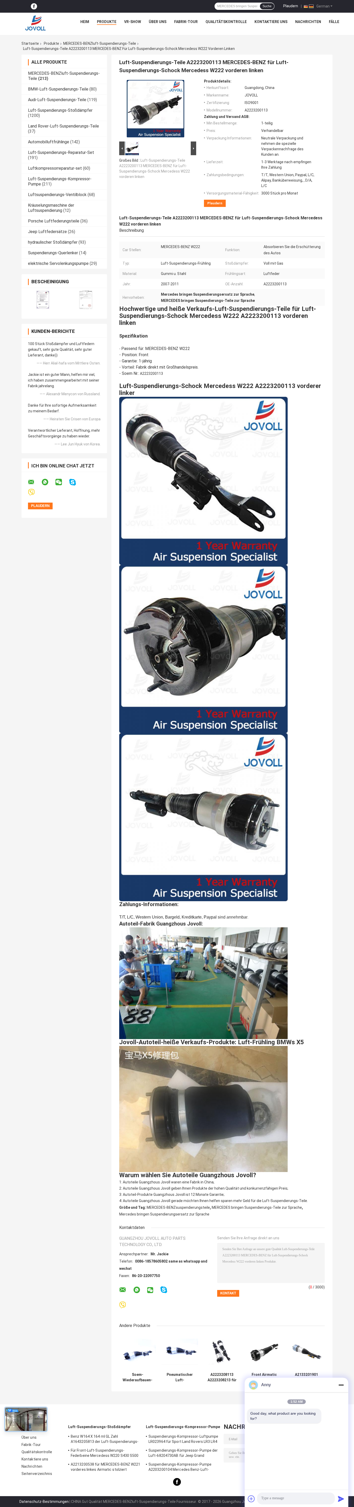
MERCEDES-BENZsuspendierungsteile (178, 1207)
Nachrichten (308, 22)
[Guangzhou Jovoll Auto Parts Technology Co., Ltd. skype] (75, 482)
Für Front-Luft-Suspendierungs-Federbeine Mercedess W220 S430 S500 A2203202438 (105, 1453)
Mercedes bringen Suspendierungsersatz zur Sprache (164, 1214)
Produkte (106, 22)
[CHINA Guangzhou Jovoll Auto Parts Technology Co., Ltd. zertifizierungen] (43, 299)
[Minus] (341, 1385)
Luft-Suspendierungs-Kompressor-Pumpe (183, 1427)
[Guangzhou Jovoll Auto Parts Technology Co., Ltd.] (35, 23)
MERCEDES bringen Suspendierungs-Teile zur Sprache (257, 1207)
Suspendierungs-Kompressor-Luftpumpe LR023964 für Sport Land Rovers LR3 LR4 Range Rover (183, 1439)
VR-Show (132, 22)
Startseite (30, 43)
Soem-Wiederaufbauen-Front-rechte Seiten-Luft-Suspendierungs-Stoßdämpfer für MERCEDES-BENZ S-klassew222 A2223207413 (138, 1377)
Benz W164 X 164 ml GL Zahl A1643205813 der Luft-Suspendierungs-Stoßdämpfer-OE (105, 1439)
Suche (267, 6)
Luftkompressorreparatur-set (55, 168)
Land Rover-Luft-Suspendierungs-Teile (63, 126)
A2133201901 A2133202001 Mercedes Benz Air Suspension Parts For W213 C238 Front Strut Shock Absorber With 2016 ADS (306, 1377)
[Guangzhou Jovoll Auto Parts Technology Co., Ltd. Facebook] (34, 6)
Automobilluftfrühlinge (48, 141)
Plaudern (290, 6)
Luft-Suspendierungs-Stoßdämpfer (60, 110)
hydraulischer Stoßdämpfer (52, 242)
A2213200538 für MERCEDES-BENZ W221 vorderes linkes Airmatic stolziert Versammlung (105, 1467)
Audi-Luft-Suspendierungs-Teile (57, 99)
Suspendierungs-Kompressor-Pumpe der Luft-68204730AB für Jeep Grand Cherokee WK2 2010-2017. (183, 1453)
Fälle (334, 22)
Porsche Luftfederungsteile (53, 221)
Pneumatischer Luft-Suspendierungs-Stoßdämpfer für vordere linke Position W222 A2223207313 (180, 1377)
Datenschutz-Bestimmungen (44, 1501)
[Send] (341, 1498)
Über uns (157, 22)
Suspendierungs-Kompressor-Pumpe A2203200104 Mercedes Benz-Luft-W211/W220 (179, 1467)
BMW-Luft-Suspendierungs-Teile (58, 89)
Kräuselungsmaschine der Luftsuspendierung (51, 208)
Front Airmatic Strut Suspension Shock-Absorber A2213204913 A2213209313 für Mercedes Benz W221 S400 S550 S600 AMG (264, 1377)
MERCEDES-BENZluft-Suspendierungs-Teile (99, 43)
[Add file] (251, 1498)
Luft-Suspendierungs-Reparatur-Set (61, 152)
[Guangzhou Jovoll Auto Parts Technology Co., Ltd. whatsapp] (48, 482)
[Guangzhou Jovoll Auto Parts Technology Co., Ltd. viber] (34, 492)
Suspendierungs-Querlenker (53, 252)
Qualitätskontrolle (226, 22)
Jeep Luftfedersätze (47, 231)
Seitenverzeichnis (37, 1474)
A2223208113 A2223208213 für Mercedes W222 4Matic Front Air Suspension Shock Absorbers (222, 1377)
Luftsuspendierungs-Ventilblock (57, 194)
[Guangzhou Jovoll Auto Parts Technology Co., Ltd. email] (34, 482)
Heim (84, 22)
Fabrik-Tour (186, 22)
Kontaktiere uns (270, 22)
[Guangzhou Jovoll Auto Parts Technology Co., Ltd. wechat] (61, 482)
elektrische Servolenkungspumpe (58, 263)
